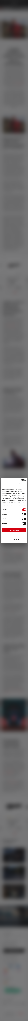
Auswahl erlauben (14, 535)
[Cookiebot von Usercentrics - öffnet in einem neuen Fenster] (20, 480)
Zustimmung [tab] (5, 484)
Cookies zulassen (14, 530)
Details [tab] (14, 484)
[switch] (24, 514)
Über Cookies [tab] (22, 484)
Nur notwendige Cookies (14, 539)
